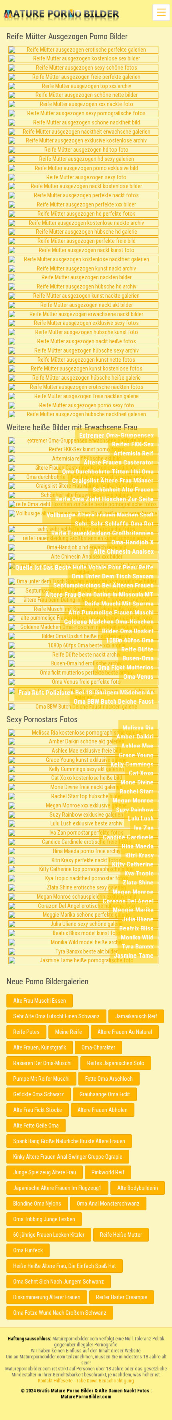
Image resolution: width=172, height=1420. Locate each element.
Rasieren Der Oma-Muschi (42, 1063)
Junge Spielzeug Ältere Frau (44, 1172)
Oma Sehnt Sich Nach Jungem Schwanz (58, 1281)
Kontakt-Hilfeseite (55, 1381)
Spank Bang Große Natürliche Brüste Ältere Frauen (69, 1141)
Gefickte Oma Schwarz (38, 1094)
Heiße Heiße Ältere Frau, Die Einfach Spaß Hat (64, 1266)
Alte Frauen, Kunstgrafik (39, 1047)
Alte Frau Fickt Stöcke (37, 1110)
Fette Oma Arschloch (109, 1079)
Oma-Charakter (98, 1047)
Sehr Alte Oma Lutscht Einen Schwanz (56, 1016)
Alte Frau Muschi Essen (39, 1000)
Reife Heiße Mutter (121, 1235)
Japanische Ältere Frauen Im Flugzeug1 (57, 1188)
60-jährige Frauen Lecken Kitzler (48, 1235)
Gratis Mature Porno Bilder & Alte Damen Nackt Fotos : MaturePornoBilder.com (86, 1413)
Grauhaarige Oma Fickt (105, 1094)
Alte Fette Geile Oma (36, 1125)
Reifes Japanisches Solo (115, 1063)
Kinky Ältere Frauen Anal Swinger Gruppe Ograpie (67, 1157)
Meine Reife (68, 1032)
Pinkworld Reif (108, 1172)
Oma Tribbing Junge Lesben (44, 1219)
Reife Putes (26, 1032)
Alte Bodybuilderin (137, 1188)
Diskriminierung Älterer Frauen (46, 1297)
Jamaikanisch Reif (136, 1016)
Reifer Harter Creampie (121, 1297)
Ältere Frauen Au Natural (125, 1032)
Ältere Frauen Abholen (103, 1110)
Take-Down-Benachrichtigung (105, 1381)
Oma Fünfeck (28, 1250)
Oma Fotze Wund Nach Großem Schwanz (59, 1313)
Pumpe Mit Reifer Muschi (41, 1079)
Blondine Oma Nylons (37, 1203)
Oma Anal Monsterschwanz (108, 1203)
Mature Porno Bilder (61, 16)
